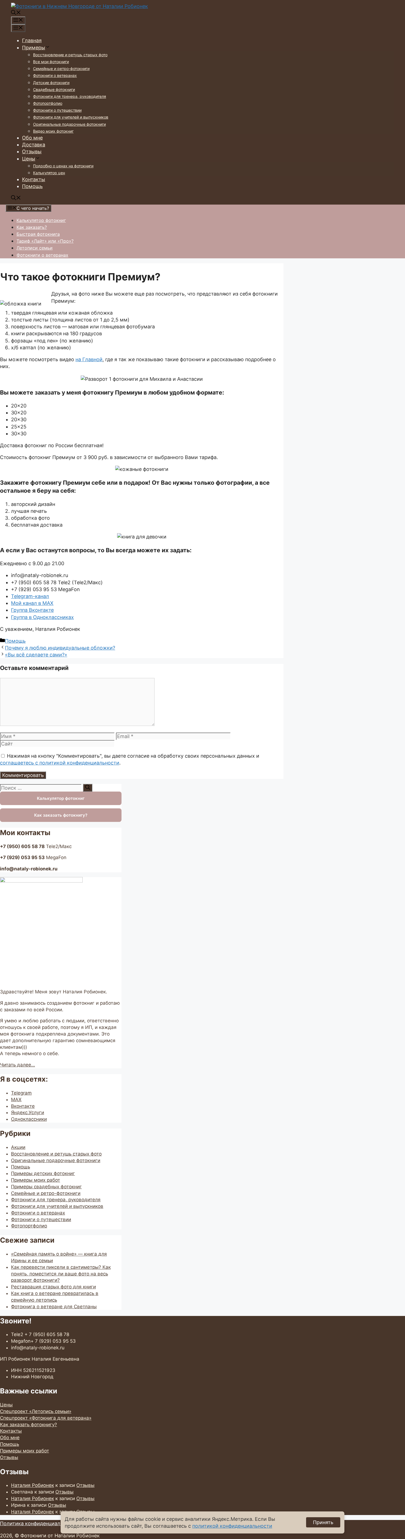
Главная (32, 40)
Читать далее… (17, 1065)
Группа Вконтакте (32, 610)
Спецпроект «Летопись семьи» (35, 1411)
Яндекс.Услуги (27, 1112)
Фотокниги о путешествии (57, 110)
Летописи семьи (35, 248)
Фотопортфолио (47, 103)
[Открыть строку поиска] (16, 13)
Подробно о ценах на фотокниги (63, 165)
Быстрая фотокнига (38, 234)
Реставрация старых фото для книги (53, 1286)
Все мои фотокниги (51, 61)
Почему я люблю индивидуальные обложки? (60, 648)
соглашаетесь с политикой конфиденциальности (59, 763)
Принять (323, 1522)
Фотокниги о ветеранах (55, 75)
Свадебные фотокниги (54, 89)
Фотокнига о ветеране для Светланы (54, 1306)
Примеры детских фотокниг (43, 1173)
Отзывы (32, 151)
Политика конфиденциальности (38, 1523)
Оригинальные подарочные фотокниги (69, 124)
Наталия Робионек (32, 1485)
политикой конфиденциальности (232, 1526)
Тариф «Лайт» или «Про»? (45, 241)
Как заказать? (32, 227)
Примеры (33, 47)
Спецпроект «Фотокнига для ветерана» (45, 1418)
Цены (28, 159)
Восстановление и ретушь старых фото (70, 54)
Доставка (33, 145)
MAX (16, 1099)
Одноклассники (29, 1119)
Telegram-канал (30, 596)
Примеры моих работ (35, 1180)
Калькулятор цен (49, 172)
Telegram (21, 1093)
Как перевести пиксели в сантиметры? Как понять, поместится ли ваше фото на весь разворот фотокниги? (61, 1273)
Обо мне (32, 138)
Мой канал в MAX (32, 603)
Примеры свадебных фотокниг (46, 1186)
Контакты (33, 179)
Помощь (32, 186)
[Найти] (87, 788)
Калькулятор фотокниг (41, 220)
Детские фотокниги (51, 82)
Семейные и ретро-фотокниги (61, 68)
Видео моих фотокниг (53, 131)
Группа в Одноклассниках (42, 617)
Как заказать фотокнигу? (60, 815)
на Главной (88, 359)
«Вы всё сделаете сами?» (36, 655)
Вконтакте (23, 1106)
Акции (18, 1147)
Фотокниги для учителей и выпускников (70, 117)
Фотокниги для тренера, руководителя (69, 96)
